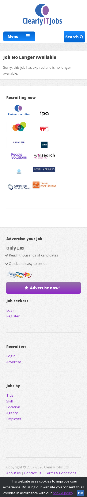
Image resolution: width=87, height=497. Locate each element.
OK (80, 493)
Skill (9, 401)
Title (10, 395)
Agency (12, 413)
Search (72, 36)
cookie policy (63, 493)
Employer (13, 419)
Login (10, 310)
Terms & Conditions (60, 473)
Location (13, 407)
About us (14, 473)
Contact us (33, 473)
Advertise (13, 362)
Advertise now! (45, 287)
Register (13, 316)
